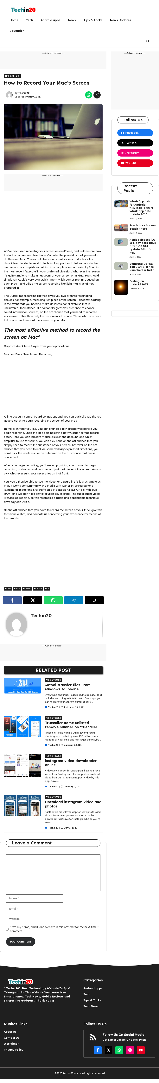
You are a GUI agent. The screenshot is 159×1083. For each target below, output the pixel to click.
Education (17, 31)
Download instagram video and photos (73, 804)
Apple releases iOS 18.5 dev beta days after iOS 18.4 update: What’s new (143, 246)
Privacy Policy (13, 1049)
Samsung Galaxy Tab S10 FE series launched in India (142, 267)
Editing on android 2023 (139, 282)
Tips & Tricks (93, 20)
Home (14, 20)
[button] (148, 41)
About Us (10, 1031)
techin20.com (70, 1073)
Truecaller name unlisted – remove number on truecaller (71, 725)
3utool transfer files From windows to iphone (68, 687)
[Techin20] (22, 9)
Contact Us (11, 1037)
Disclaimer (11, 1043)
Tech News (90, 1006)
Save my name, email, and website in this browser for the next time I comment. (54, 929)
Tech (29, 20)
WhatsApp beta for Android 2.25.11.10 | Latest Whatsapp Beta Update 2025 (141, 208)
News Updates (120, 20)
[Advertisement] (53, 222)
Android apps (50, 20)
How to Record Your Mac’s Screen (47, 83)
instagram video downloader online (71, 763)
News (72, 20)
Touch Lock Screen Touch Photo (143, 227)
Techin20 (23, 93)
